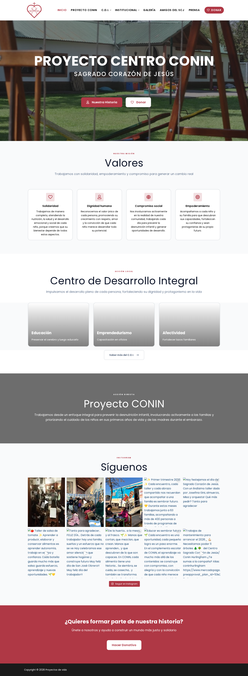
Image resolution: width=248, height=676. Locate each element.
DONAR (215, 10)
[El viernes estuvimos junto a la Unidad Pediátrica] (124, 502)
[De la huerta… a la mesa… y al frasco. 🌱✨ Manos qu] (124, 553)
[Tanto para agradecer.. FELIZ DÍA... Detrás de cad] (85, 553)
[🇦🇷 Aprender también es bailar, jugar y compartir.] (85, 502)
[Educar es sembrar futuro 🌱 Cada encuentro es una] (162, 553)
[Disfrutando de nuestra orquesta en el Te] (46, 502)
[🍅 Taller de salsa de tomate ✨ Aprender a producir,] (46, 553)
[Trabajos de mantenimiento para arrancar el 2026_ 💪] (201, 553)
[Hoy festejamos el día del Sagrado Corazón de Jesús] (201, 502)
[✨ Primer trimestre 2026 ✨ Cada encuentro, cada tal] (162, 502)
